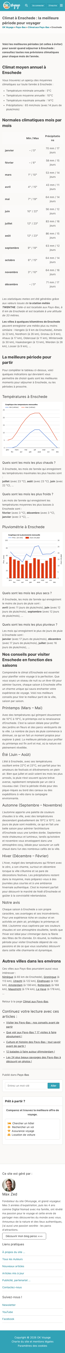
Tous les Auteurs (12, 1259)
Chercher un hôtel (22, 1123)
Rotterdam (44, 985)
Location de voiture (22, 1134)
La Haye (41, 989)
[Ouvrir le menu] (60, 5)
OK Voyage (8, 27)
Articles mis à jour (13, 1273)
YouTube (7, 1311)
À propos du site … (13, 1252)
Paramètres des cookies (32, 1345)
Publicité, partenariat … (16, 1280)
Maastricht (14, 989)
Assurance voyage (22, 1131)
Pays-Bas (21, 27)
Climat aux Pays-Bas (38, 27)
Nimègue (7, 976)
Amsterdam (15, 985)
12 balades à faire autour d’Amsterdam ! (30, 1051)
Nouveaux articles (13, 1266)
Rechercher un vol (22, 1127)
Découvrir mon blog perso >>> (24, 1236)
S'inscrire (53, 5)
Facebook (8, 1318)
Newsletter (9, 1304)
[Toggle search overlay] (26, 5)
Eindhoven (43, 981)
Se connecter (38, 5)
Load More (32, 1156)
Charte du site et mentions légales (33, 1341)
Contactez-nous (12, 1287)
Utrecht (17, 981)
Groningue (50, 976)
